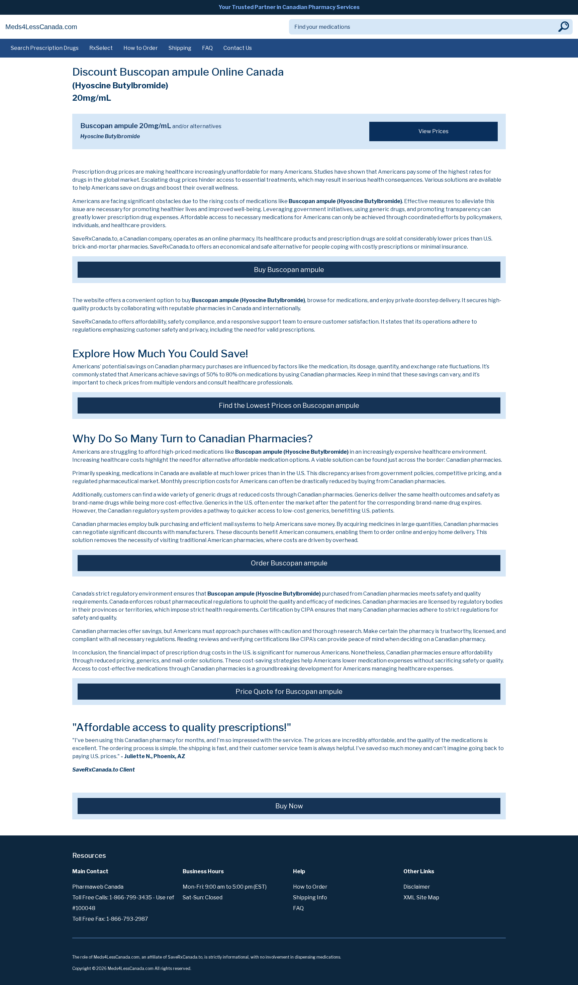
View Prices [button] (433, 131)
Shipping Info (310, 897)
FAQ (207, 48)
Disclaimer (416, 887)
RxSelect (101, 48)
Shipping (180, 48)
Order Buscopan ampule (289, 563)
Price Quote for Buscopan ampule (289, 692)
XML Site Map (421, 897)
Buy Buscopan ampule (289, 270)
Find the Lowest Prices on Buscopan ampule (289, 405)
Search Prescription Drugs (45, 48)
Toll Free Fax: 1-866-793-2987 (110, 919)
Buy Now (289, 806)
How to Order (140, 48)
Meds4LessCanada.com (41, 26)
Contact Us (237, 48)
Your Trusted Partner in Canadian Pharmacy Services (289, 7)
